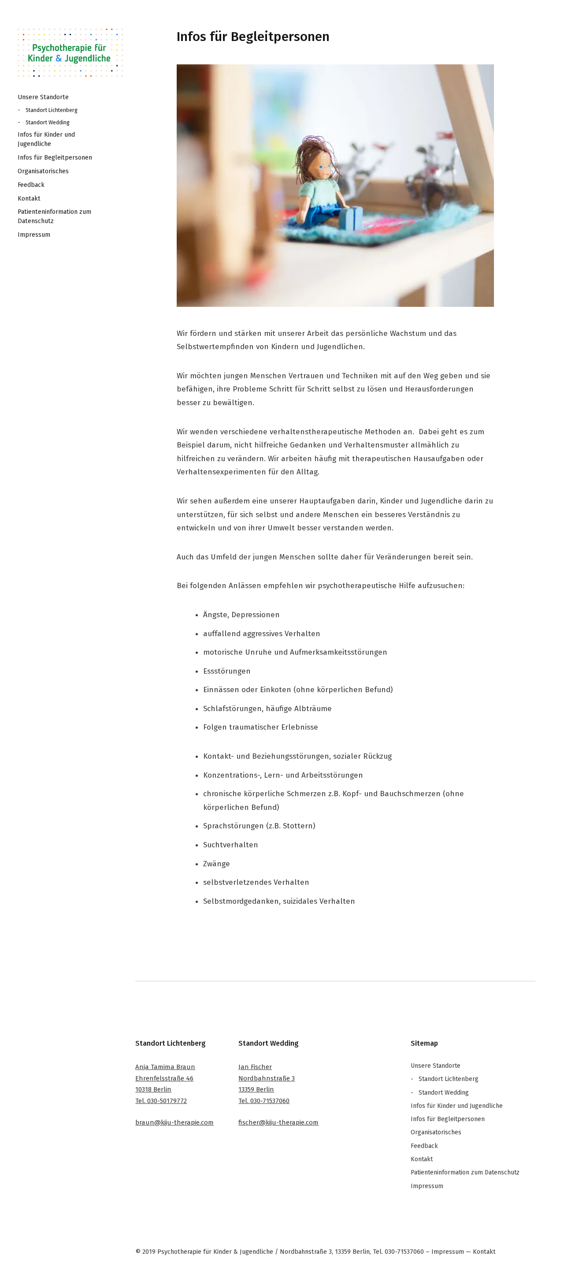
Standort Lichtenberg (52, 110)
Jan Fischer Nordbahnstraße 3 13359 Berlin (266, 1078)
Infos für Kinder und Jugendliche (46, 139)
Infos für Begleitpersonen (55, 157)
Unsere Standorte (43, 97)
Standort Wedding (48, 122)
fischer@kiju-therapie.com (278, 1122)
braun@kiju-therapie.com (174, 1122)
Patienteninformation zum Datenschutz (54, 216)
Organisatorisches (43, 171)
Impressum (34, 235)
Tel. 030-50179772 (161, 1101)
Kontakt (29, 198)
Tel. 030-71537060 (263, 1101)
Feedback (31, 185)
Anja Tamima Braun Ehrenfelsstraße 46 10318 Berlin (165, 1078)
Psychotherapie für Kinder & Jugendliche (70, 53)
